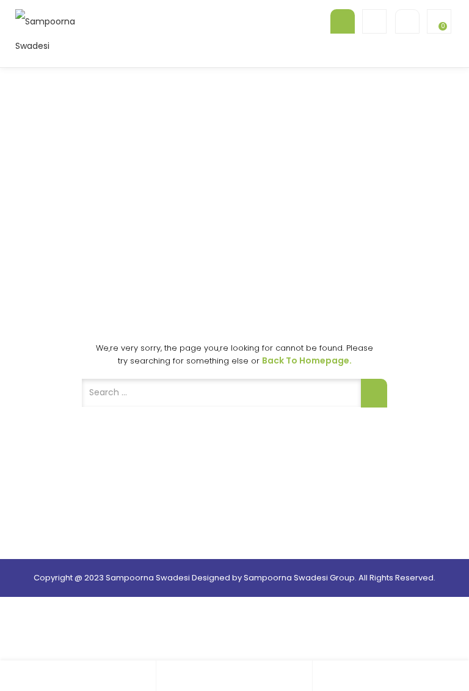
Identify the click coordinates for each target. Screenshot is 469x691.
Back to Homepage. (307, 360)
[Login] (234, 675)
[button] (438, 21)
